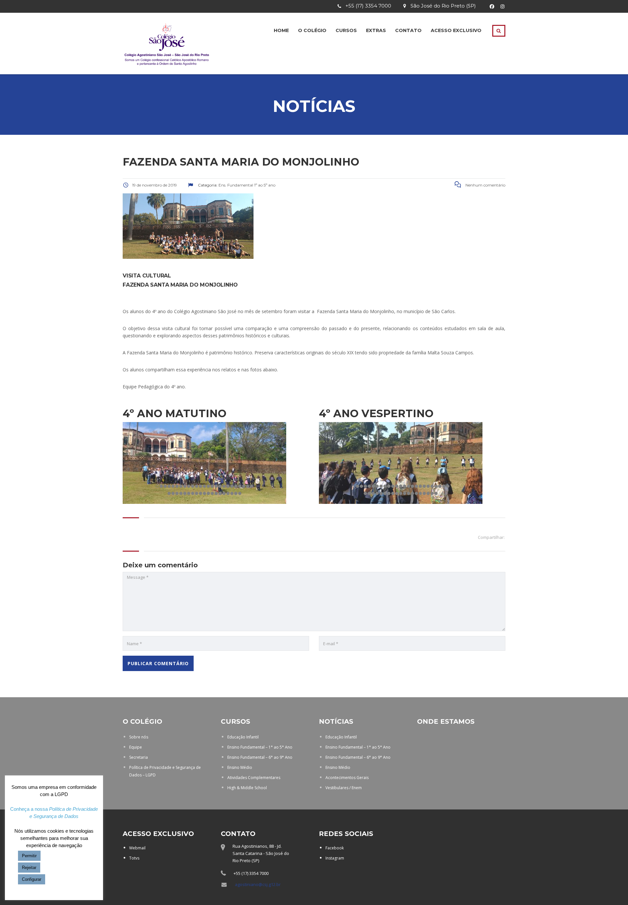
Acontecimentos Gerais (347, 777)
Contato (408, 30)
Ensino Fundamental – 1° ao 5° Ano (259, 747)
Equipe (135, 747)
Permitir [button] (29, 855)
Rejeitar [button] (29, 867)
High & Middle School (247, 787)
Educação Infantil (243, 737)
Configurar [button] (31, 879)
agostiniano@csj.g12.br (258, 884)
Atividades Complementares (253, 777)
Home (281, 30)
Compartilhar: (491, 537)
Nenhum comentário (484, 185)
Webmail (137, 848)
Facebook (334, 848)
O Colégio (312, 30)
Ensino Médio (239, 767)
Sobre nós (138, 737)
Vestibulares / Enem (343, 787)
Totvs (134, 858)
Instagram (334, 858)
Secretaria (138, 757)
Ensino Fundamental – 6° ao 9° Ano (259, 757)
